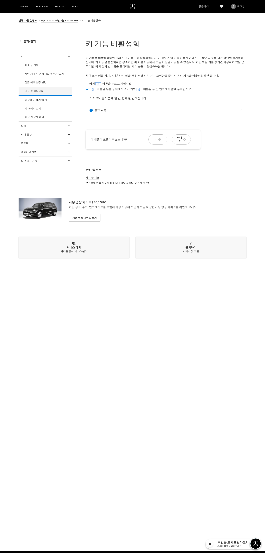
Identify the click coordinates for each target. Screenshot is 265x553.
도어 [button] (23, 125)
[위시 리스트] (221, 6)
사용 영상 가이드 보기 (85, 217)
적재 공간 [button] (26, 134)
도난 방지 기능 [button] (29, 160)
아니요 (179, 139)
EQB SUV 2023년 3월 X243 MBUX (59, 20)
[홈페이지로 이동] (132, 6)
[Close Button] (239, 544)
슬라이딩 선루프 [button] (30, 152)
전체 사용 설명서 (28, 20)
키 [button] (22, 56)
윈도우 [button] (25, 143)
